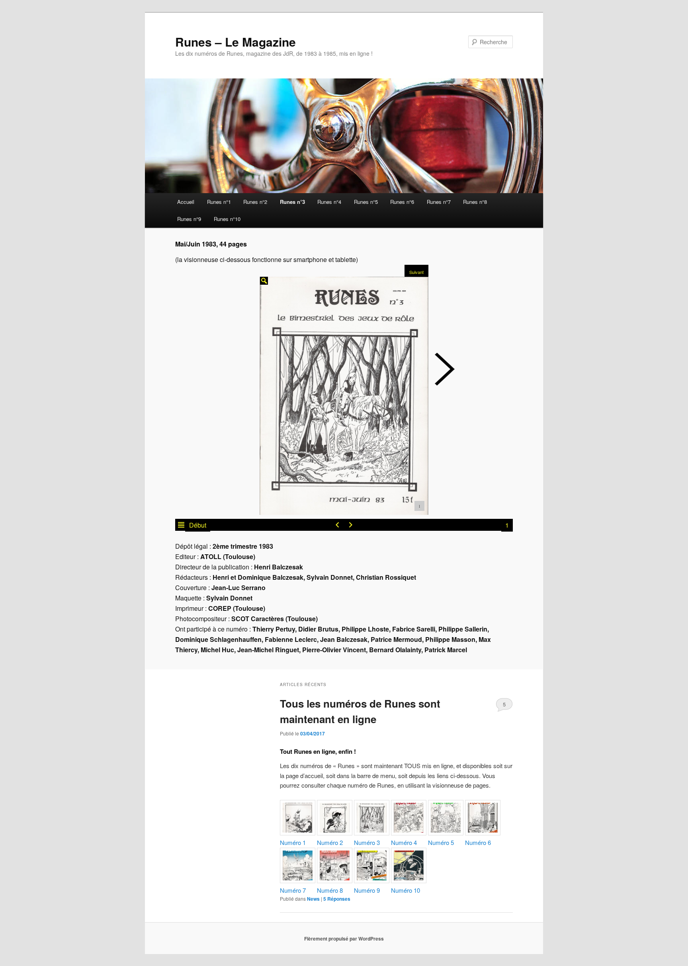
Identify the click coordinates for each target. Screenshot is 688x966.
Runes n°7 (439, 201)
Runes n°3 (292, 201)
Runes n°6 (402, 201)
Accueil (185, 201)
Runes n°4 (329, 201)
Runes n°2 (255, 201)
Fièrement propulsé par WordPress (344, 938)
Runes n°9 (189, 219)
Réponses (336, 898)
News (313, 898)
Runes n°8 (475, 201)
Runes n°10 (227, 219)
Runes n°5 (366, 201)
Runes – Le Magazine (235, 41)
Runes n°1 (219, 201)
